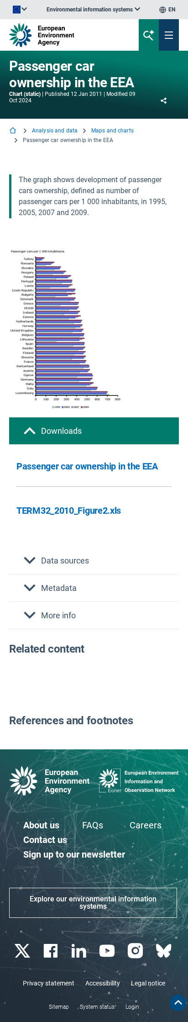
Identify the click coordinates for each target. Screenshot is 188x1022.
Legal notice (148, 983)
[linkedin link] (79, 951)
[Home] (13, 131)
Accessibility (102, 983)
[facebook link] (51, 951)
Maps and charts (112, 130)
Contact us (45, 839)
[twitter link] (23, 951)
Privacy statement (48, 983)
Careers (146, 825)
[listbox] (93, 9)
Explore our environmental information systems (93, 903)
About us (41, 825)
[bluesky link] (164, 951)
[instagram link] (136, 951)
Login (132, 1007)
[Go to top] (178, 1003)
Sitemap (59, 1007)
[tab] (94, 430)
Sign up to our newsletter (74, 854)
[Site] (63, 35)
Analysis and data (55, 130)
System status (97, 1007)
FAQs (92, 825)
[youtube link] (108, 951)
